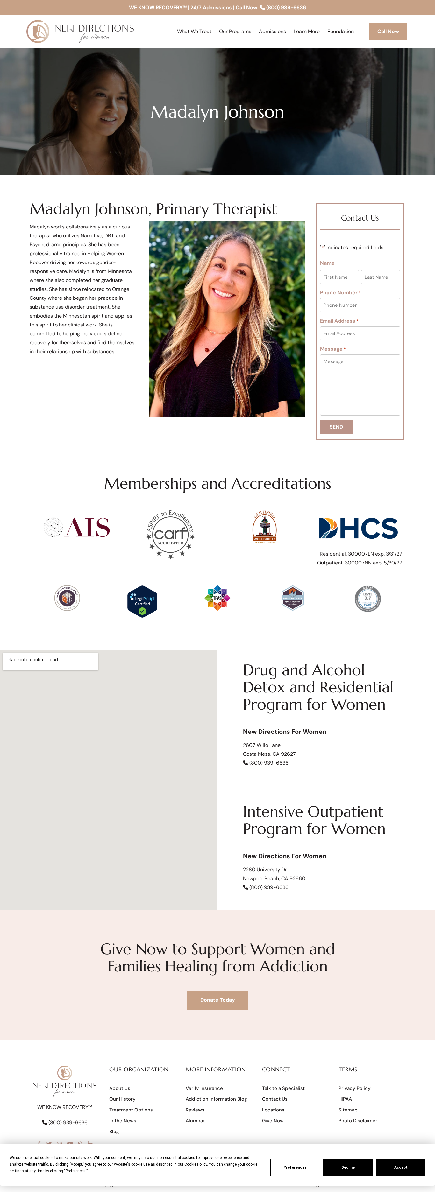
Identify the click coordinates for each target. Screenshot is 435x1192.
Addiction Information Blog (216, 1099)
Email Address (339, 321)
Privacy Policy (355, 1088)
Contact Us (275, 1099)
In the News (122, 1121)
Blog (114, 1131)
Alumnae (196, 1121)
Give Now (273, 1121)
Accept (401, 1167)
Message (333, 349)
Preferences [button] (76, 1171)
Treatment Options (131, 1110)
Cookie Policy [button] (195, 1164)
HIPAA (345, 1099)
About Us (119, 1088)
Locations (273, 1110)
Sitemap (348, 1110)
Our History (122, 1099)
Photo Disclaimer (358, 1121)
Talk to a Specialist (283, 1088)
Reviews (195, 1110)
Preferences (295, 1167)
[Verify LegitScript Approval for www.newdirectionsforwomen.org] (142, 616)
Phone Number (340, 292)
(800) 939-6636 (285, 7)
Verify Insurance (204, 1088)
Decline (348, 1167)
